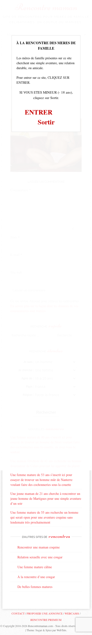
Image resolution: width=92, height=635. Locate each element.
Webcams (72, 613)
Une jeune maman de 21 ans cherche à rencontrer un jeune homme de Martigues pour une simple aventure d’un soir (45, 498)
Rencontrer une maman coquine (38, 547)
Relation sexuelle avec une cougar (40, 557)
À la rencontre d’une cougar (36, 577)
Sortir (46, 122)
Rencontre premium (46, 620)
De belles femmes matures (34, 586)
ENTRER (38, 112)
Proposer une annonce (45, 613)
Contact (18, 613)
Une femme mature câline (34, 567)
